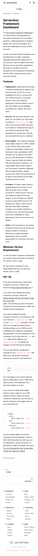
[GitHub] (16, 547)
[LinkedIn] (19, 547)
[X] (13, 547)
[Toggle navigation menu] (34, 3)
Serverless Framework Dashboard (11, 23)
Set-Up (7, 276)
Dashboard (6, 13)
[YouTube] (22, 547)
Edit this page (9, 458)
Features (8, 81)
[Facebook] (25, 547)
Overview (16, 13)
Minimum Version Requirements (13, 248)
